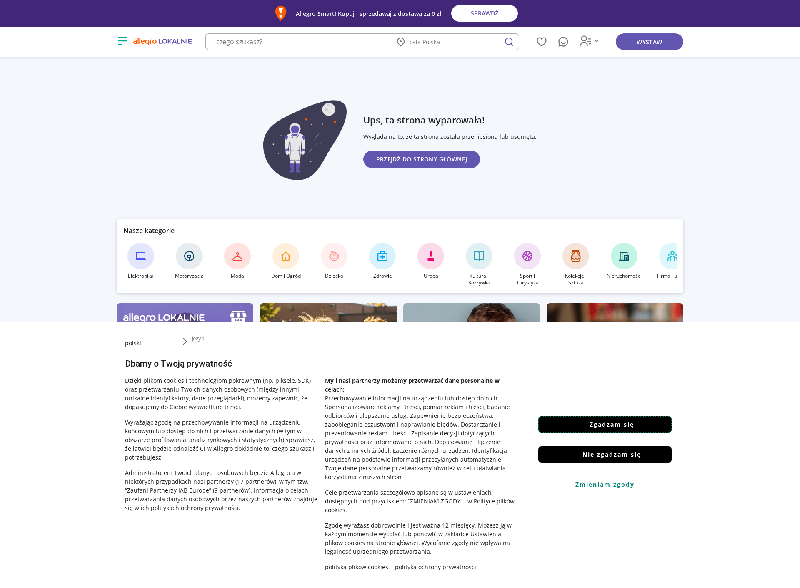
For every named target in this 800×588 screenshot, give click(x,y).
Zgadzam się (612, 424)
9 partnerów (232, 490)
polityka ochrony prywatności (435, 567)
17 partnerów (256, 481)
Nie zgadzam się (611, 454)
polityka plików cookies (356, 567)
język (198, 338)
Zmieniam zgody (605, 484)
